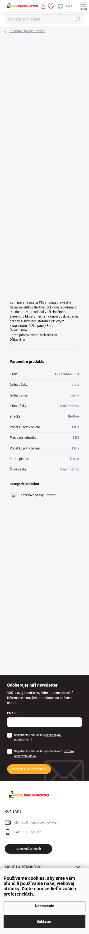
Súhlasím (44, 921)
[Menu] (83, 6)
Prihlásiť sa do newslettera (29, 769)
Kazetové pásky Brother (38, 495)
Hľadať (78, 19)
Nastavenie (44, 906)
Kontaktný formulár (28, 849)
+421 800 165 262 (27, 832)
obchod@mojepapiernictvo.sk (36, 822)
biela (75, 384)
